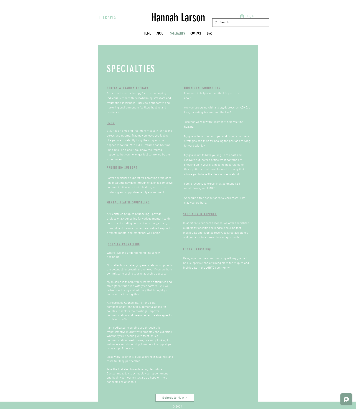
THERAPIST (108, 17)
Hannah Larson (178, 17)
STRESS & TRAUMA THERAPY (128, 88)
